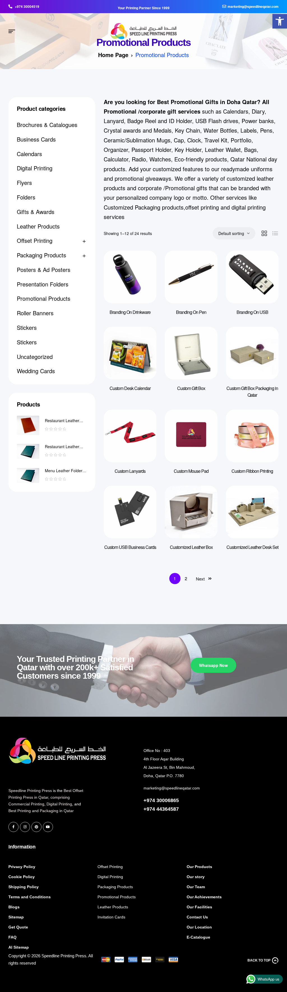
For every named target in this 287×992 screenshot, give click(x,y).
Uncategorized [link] (35, 356)
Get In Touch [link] (159, 731)
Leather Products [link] (38, 226)
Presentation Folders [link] (42, 284)
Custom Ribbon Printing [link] (252, 471)
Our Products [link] (113, 847)
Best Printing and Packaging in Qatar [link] (41, 810)
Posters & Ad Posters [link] (43, 269)
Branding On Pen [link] (191, 312)
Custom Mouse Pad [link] (191, 471)
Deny (56, 966)
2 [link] (186, 578)
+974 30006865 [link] (161, 800)
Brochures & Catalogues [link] (47, 125)
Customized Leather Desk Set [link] (252, 547)
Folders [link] (26, 197)
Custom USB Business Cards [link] (130, 547)
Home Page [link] (113, 55)
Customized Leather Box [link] (191, 547)
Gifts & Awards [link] (35, 212)
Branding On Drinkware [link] (130, 312)
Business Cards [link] (36, 139)
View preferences (93, 966)
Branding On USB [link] (252, 312)
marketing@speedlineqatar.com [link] (172, 788)
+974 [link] (150, 809)
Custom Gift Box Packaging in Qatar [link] (252, 391)
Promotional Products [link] (43, 298)
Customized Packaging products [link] (144, 207)
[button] (109, 919)
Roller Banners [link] (35, 313)
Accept (23, 966)
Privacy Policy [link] (36, 981)
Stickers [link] (27, 327)
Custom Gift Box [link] (191, 388)
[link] (279, 21)
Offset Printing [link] (34, 240)
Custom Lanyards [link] (130, 471)
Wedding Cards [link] (36, 371)
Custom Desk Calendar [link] (130, 388)
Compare (143, 266)
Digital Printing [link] (34, 168)
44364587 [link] (167, 809)
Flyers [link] (24, 182)
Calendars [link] (29, 154)
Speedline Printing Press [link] (30, 790)
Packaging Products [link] (41, 255)
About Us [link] (198, 847)
